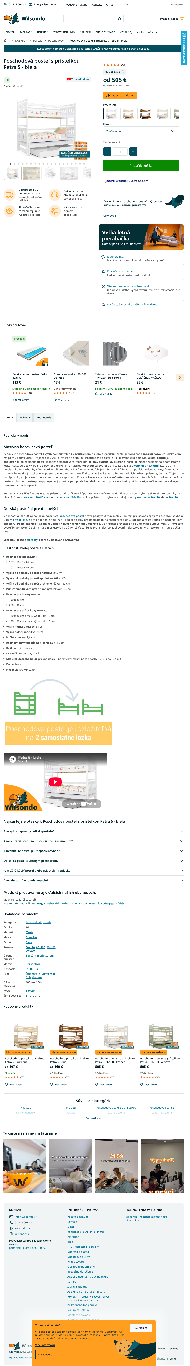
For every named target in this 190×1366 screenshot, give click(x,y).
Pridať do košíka (141, 166)
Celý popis (110, 215)
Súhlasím (141, 1327)
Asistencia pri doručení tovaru (86, 1291)
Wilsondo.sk (22, 1228)
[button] (11, 164)
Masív (29, 932)
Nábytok (25, 1107)
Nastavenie (45, 1354)
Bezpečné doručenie (80, 1271)
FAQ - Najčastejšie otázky (83, 1246)
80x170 (30, 947)
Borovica (31, 937)
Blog (70, 1241)
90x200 (30, 950)
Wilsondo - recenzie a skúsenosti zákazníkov (146, 1218)
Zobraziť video (80, 79)
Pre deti (71, 1107)
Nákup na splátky (78, 1310)
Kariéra (71, 1281)
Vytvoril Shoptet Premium (162, 1358)
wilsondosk (22, 1234)
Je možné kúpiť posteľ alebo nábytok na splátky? (38, 870)
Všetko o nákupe (76, 4)
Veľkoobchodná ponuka (82, 1305)
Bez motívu (33, 964)
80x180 (40, 947)
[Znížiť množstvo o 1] (107, 151)
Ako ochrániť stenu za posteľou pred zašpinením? (38, 841)
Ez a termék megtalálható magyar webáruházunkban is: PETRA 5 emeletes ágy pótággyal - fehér (65, 903)
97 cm (38, 995)
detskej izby (20, 519)
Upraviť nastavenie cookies (24, 1357)
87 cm (29, 995)
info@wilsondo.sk (26, 1216)
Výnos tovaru (75, 1261)
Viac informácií (45, 1345)
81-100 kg (32, 969)
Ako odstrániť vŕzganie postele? (26, 880)
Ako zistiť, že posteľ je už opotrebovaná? (32, 851)
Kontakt (97, 4)
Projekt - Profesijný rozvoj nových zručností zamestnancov (88, 1298)
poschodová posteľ (71, 516)
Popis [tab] (10, 417)
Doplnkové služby (78, 1256)
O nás (109, 4)
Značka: (13, 86)
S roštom (31, 990)
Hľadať (119, 19)
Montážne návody (78, 1315)
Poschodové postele (38, 922)
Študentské (33, 973)
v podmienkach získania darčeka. (129, 48)
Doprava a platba (78, 1251)
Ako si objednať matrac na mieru (88, 1276)
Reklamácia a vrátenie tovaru (85, 1231)
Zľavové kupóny (77, 1286)
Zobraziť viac (94, 1118)
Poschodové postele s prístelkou (116, 1107)
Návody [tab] (25, 417)
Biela (29, 942)
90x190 (51, 947)
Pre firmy (73, 1236)
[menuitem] (10, 32)
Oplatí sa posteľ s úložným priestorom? (31, 861)
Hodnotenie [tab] (43, 417)
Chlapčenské (34, 977)
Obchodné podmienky (81, 1266)
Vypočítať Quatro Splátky (131, 180)
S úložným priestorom (40, 955)
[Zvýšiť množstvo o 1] (133, 151)
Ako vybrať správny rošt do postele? (29, 831)
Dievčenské (48, 973)
